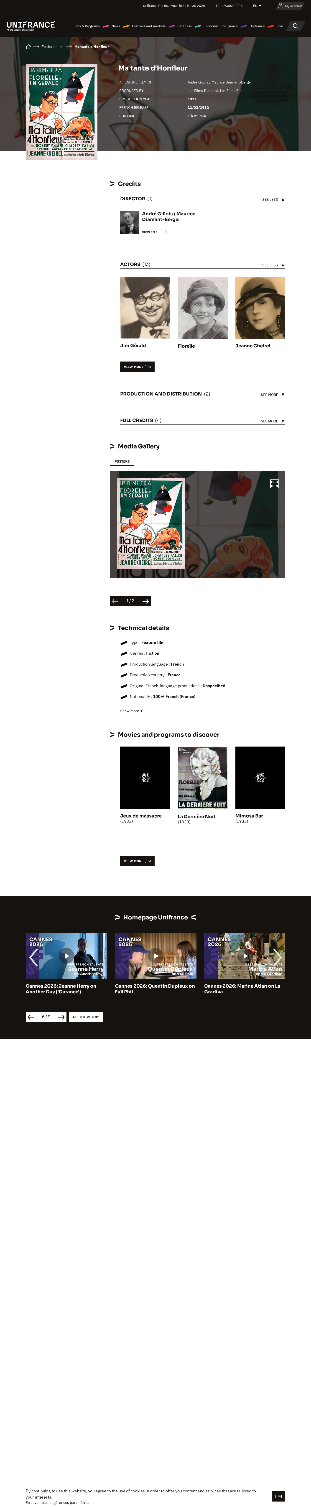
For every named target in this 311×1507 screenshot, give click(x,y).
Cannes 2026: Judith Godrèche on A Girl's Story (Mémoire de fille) (244, 989)
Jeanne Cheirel (252, 346)
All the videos (85, 1017)
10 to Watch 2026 (229, 5)
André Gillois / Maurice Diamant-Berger (220, 82)
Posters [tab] (122, 461)
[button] (274, 484)
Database (184, 26)
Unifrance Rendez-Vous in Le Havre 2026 (174, 5)
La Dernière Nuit (197, 817)
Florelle (186, 346)
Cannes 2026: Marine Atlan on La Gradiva (153, 989)
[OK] (278, 1496)
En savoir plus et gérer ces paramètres (57, 1502)
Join (280, 26)
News (116, 26)
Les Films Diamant (203, 90)
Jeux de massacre (141, 816)
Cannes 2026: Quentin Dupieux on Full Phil (66, 989)
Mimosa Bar (249, 816)
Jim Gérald (133, 346)
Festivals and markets (149, 26)
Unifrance (257, 26)
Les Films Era (231, 90)
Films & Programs (86, 26)
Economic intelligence (221, 26)
